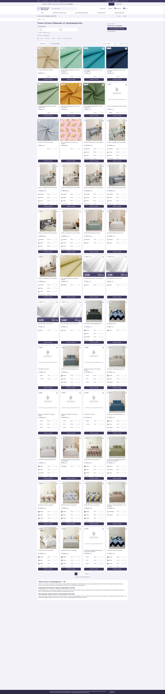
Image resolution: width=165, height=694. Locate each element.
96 (126, 43)
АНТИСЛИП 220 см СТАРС (43, 369)
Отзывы (38, 1)
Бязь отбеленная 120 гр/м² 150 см (114, 278)
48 (123, 43)
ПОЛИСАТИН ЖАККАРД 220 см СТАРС (92, 232)
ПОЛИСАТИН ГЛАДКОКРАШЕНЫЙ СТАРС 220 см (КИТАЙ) (116, 506)
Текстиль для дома (101, 12)
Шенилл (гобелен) (67, 38)
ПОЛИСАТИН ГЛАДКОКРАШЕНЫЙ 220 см (93, 323)
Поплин (53, 38)
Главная (39, 19)
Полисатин (47, 38)
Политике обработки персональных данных (80, 692)
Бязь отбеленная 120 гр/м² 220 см (45, 323)
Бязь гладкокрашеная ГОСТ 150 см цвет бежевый (69, 279)
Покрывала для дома (119, 12)
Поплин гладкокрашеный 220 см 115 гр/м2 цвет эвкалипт (93, 107)
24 (121, 43)
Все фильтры (42, 43)
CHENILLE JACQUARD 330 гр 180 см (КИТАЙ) (93, 142)
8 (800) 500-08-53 (112, 31)
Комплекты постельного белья (59, 12)
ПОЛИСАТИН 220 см (111, 323)
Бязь (42, 38)
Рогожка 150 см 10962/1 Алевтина (45, 69)
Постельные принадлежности (81, 12)
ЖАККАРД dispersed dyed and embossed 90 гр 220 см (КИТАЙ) (70, 460)
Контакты (58, 1)
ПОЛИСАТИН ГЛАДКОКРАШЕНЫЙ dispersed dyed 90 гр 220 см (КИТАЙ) (116, 460)
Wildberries (125, 16)
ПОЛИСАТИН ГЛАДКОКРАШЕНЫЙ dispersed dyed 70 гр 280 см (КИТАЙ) (93, 551)
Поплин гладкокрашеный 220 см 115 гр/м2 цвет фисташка (47, 107)
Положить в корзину (48, 79)
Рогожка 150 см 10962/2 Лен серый (45, 142)
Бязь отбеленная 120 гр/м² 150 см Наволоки (93, 278)
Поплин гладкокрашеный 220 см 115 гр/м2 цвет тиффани (93, 70)
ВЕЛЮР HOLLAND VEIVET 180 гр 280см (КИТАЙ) (92, 370)
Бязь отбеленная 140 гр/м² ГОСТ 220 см (69, 323)
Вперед (87, 573)
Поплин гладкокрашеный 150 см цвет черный (117, 106)
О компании (52, 1)
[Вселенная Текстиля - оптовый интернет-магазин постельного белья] (43, 8)
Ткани (42, 12)
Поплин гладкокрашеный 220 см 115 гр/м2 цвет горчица (70, 107)
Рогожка (59, 38)
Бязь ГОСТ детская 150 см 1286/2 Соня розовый (69, 143)
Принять (112, 691)
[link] (108, 1)
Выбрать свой (119, 4)
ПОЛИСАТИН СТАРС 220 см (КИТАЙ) (91, 459)
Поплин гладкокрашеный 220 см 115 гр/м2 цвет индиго (116, 70)
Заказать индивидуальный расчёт (117, 28)
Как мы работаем (45, 1)
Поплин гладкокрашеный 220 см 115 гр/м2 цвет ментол (70, 70)
